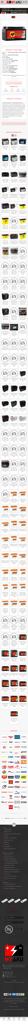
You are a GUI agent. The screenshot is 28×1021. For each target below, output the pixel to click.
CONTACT (5, 882)
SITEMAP (7, 846)
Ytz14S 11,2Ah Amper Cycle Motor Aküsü (22, 288)
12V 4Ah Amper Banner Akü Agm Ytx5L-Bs (5, 659)
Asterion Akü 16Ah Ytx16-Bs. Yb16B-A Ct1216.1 (22, 594)
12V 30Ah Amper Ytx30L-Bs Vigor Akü (5, 470)
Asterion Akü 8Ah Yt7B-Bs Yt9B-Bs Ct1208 (22, 546)
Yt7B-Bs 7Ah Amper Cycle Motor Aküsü (5, 272)
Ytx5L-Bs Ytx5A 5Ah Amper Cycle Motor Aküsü (14, 227)
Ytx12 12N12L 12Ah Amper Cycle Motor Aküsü (22, 257)
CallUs (19, 1019)
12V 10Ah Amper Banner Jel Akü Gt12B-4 (14, 705)
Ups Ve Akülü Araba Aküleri (12, 872)
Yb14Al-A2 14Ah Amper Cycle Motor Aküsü (22, 303)
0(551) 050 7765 (9, 972)
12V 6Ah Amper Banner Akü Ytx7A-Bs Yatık (22, 659)
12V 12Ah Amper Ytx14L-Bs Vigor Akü (22, 440)
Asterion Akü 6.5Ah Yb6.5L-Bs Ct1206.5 (5, 530)
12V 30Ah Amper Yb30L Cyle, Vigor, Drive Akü (5, 500)
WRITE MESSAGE (17, 82)
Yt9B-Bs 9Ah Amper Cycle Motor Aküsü (14, 272)
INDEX (5, 828)
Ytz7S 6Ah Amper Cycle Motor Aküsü (22, 272)
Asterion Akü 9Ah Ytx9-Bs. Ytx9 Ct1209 (14, 562)
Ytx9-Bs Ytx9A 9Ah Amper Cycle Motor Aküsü (14, 257)
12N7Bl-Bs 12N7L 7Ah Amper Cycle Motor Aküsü (22, 242)
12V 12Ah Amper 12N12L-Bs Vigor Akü (22, 425)
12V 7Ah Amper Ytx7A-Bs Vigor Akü (5, 410)
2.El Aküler (8, 874)
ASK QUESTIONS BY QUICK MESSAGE (14, 123)
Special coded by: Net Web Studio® (14, 1009)
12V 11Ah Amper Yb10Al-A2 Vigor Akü (5, 440)
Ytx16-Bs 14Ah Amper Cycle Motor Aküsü (5, 318)
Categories (9, 1019)
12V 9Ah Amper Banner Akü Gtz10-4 (5, 705)
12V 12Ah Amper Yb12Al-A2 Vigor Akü (14, 440)
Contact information (10, 884)
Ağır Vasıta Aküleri (10, 867)
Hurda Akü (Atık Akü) (11, 876)
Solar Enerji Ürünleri (11, 878)
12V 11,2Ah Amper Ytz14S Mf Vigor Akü (22, 485)
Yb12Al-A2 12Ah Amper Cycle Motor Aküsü (14, 303)
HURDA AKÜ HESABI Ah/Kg (12, 834)
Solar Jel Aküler (9, 857)
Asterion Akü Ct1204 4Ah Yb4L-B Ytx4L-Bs (14, 500)
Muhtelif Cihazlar (10, 865)
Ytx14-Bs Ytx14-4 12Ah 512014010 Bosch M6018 (22, 318)
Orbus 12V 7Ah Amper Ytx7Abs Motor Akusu (5, 180)
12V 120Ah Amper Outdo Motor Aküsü (14, 379)
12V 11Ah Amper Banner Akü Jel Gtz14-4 (14, 720)
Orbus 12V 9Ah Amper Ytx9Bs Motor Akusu (14, 180)
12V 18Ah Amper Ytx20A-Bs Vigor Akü (14, 455)
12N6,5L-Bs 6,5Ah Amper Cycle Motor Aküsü (22, 227)
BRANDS (7, 842)
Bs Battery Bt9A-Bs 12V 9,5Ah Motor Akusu (14, 212)
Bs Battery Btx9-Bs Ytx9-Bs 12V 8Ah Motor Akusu (14, 196)
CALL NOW (9, 82)
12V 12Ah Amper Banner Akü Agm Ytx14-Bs (22, 674)
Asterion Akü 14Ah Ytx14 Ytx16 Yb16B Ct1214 (22, 578)
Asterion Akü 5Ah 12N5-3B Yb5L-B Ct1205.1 (14, 515)
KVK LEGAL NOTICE (10, 848)
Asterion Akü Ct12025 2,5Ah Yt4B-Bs (23, 500)
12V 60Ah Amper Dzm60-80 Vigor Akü (22, 349)
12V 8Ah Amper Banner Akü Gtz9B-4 (22, 690)
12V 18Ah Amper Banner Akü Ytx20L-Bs (14, 690)
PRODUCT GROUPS (10, 838)
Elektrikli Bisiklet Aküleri (12, 869)
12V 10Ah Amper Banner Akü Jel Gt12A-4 (22, 705)
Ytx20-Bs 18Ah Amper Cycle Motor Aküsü (14, 318)
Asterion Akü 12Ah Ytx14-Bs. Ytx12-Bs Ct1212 (14, 578)
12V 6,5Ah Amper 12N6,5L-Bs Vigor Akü (22, 395)
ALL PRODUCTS (9, 840)
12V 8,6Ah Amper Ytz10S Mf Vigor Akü (14, 485)
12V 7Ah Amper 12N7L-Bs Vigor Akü (14, 410)
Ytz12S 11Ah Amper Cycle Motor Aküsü (14, 288)
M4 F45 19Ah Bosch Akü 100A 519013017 (5, 333)
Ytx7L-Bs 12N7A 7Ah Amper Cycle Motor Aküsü (14, 242)
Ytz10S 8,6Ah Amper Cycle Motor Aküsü (5, 288)
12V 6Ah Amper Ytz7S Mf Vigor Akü (5, 485)
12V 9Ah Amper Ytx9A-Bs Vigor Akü (14, 425)
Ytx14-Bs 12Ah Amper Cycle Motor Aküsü (5, 303)
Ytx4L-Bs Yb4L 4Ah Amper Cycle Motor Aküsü (22, 212)
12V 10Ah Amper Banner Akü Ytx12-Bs (14, 674)
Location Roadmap (9, 888)
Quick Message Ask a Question (13, 886)
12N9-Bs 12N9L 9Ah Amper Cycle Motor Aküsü (5, 257)
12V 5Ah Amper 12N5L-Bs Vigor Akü (5, 395)
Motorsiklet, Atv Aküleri (11, 863)
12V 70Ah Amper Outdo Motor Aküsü (22, 364)
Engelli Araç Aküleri (10, 859)
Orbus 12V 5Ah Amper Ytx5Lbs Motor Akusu (23, 164)
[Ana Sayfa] (14, 3)
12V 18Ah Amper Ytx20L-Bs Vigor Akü (22, 455)
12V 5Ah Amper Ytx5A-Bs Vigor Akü (14, 395)
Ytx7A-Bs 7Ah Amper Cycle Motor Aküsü (5, 242)
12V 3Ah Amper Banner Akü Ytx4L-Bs (22, 643)
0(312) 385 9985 (9, 973)
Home (4, 1019)
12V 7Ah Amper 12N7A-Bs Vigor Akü (22, 410)
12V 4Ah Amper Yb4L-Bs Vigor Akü (22, 379)
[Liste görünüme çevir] (15, 136)
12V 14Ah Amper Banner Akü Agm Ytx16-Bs (5, 690)
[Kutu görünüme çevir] (12, 136)
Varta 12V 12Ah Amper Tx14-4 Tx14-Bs (14, 148)
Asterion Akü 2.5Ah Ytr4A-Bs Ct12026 (23, 515)
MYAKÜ (6, 836)
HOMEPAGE (7, 829)
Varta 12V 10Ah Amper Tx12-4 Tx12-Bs (5, 148)
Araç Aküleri (8, 854)
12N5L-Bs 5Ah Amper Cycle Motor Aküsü (5, 227)
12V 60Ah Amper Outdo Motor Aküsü (5, 364)
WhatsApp (24, 1019)
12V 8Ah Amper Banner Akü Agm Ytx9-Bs (5, 674)
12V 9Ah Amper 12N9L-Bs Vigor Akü (5, 425)
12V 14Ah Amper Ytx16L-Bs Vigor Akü (5, 455)
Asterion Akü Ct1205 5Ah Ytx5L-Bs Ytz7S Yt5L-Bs (5, 515)
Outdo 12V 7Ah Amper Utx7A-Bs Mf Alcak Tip (22, 180)
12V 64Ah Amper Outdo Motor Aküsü (14, 364)
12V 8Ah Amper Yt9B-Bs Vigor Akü (22, 470)
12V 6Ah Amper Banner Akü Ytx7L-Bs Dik (14, 659)
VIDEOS (6, 844)
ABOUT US (7, 831)
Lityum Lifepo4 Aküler (11, 861)
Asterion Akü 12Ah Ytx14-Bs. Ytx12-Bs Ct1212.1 (5, 578)
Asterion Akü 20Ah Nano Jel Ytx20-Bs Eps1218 (5, 626)
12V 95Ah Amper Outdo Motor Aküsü (5, 379)
